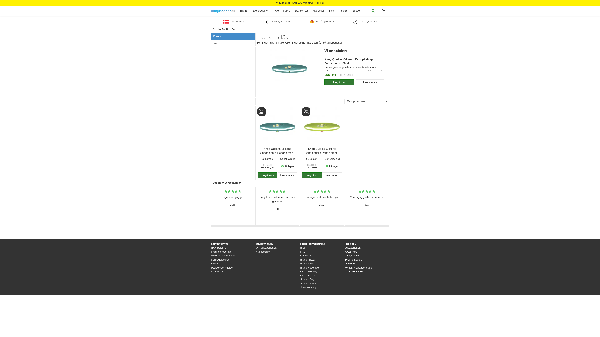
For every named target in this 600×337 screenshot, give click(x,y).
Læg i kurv (339, 82)
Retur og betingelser (223, 255)
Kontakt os (217, 271)
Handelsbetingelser (222, 267)
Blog (331, 10)
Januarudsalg (308, 287)
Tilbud (244, 10)
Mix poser (318, 10)
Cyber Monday (308, 271)
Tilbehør (343, 10)
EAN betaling (218, 247)
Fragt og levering (221, 251)
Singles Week (308, 283)
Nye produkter (260, 10)
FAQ (302, 251)
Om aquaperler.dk (266, 247)
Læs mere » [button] (370, 82)
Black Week (307, 263)
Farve (286, 10)
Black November (310, 267)
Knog (216, 43)
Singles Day (307, 279)
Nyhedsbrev (263, 251)
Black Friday (307, 259)
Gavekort (305, 255)
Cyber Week (307, 275)
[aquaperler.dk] (224, 11)
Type (276, 10)
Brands (217, 36)
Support (356, 10)
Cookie (215, 263)
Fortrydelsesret (220, 259)
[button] (383, 11)
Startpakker (301, 10)
